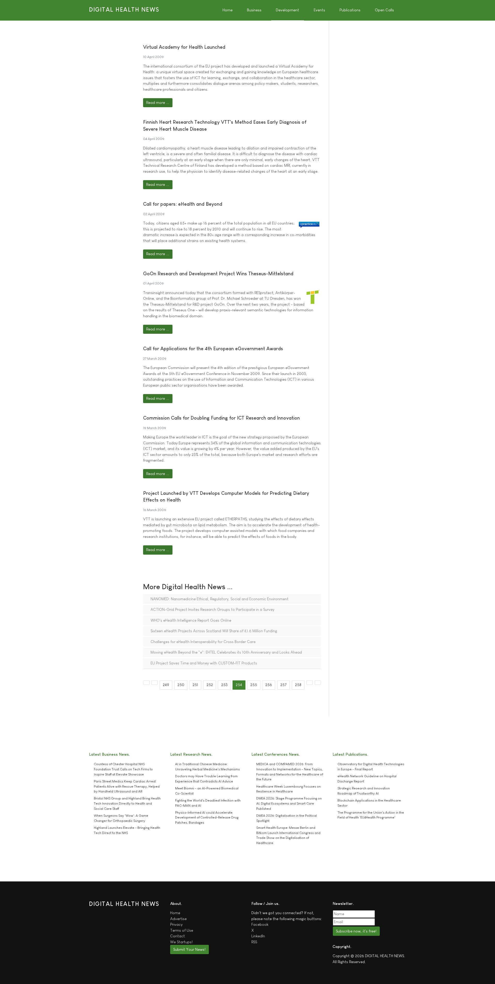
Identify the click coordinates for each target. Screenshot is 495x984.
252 (210, 684)
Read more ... (157, 102)
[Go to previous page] (154, 682)
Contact (177, 936)
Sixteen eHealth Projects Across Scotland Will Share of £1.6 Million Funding (213, 631)
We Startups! (181, 942)
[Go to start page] (146, 682)
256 (268, 684)
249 (166, 684)
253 (224, 684)
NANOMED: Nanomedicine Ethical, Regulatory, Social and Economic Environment (219, 599)
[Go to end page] (318, 682)
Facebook (259, 924)
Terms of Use (181, 930)
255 (253, 684)
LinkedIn (258, 936)
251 (195, 684)
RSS (254, 942)
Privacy (176, 924)
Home (175, 913)
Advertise (178, 918)
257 (283, 684)
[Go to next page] (310, 682)
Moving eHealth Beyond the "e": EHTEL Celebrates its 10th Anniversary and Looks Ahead (226, 652)
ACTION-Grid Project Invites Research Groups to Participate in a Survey (212, 609)
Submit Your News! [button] (189, 949)
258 (298, 684)
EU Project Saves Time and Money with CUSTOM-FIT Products (203, 663)
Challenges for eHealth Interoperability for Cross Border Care (202, 641)
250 (180, 684)
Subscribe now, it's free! (356, 931)
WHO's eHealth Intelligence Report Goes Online (190, 620)
